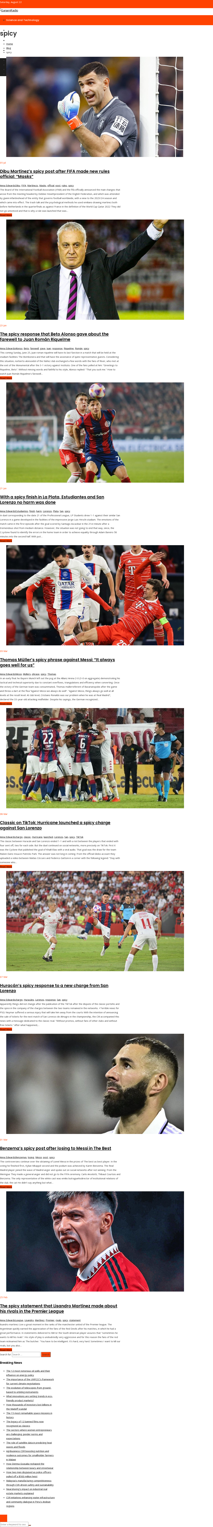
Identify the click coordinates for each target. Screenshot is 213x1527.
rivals (58, 1320)
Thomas (51, 674)
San (61, 511)
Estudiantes (21, 511)
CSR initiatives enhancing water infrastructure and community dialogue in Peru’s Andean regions (30, 1501)
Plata (55, 511)
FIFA (23, 185)
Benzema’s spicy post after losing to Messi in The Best (55, 1148)
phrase (35, 674)
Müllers (27, 674)
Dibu (17, 185)
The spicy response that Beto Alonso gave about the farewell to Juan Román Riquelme (54, 336)
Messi (18, 674)
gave (42, 348)
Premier (50, 1320)
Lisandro (29, 1320)
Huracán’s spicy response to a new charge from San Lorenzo (54, 988)
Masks (42, 185)
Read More (6, 215)
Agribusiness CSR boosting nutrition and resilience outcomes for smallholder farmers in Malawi (30, 1455)
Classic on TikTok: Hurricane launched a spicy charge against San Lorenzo (55, 825)
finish (32, 511)
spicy (71, 185)
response (57, 348)
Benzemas (21, 1157)
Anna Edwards (7, 185)
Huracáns (29, 999)
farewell (34, 348)
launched (48, 836)
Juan (49, 348)
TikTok (79, 836)
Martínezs (32, 185)
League (19, 1320)
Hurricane (37, 836)
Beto (26, 348)
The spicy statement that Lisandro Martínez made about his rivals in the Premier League (58, 1308)
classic (27, 836)
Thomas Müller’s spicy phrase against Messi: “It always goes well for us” (57, 662)
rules (64, 185)
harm (39, 511)
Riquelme (69, 348)
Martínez (39, 1320)
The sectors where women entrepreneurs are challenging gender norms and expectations (29, 1434)
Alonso (18, 348)
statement (75, 1320)
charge (19, 836)
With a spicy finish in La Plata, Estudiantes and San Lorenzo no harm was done (52, 499)
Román (78, 348)
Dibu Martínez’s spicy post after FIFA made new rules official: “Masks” (55, 174)
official (50, 185)
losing (31, 1157)
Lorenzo (47, 511)
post (58, 185)
